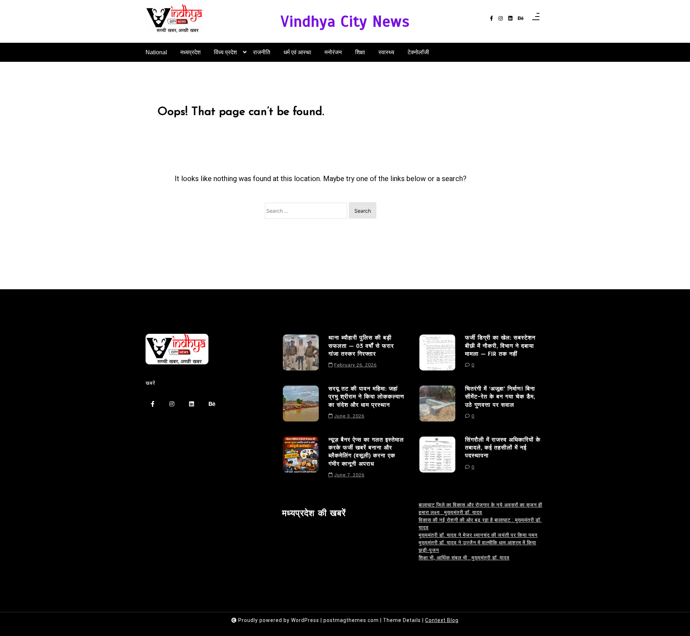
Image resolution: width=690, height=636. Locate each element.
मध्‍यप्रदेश (190, 52)
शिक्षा (360, 52)
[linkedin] (510, 18)
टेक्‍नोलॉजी (418, 52)
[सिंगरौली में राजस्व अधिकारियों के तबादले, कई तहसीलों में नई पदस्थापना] (437, 456)
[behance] (521, 18)
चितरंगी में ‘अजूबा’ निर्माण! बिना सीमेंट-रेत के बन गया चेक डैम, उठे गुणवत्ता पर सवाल (500, 397)
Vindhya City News (345, 21)
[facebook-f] (491, 18)
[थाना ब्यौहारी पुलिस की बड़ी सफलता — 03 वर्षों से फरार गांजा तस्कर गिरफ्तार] (301, 354)
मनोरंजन (333, 52)
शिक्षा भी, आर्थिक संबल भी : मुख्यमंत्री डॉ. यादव (464, 558)
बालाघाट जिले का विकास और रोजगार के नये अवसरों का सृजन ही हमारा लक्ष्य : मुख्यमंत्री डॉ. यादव (480, 508)
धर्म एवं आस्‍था (297, 52)
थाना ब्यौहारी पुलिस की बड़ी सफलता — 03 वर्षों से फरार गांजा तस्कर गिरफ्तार (361, 346)
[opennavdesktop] (535, 18)
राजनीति (261, 52)
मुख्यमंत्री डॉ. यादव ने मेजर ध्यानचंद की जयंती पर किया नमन (478, 535)
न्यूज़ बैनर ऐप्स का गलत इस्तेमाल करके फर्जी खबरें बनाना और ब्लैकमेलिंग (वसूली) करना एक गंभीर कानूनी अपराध (366, 451)
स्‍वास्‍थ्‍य (386, 52)
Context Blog (442, 620)
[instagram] (500, 18)
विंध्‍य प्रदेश (225, 52)
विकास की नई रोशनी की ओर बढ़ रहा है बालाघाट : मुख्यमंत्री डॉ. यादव (480, 523)
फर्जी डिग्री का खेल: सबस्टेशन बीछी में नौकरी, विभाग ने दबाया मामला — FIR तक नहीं (500, 346)
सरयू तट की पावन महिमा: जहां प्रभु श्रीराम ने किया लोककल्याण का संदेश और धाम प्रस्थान (366, 397)
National (156, 52)
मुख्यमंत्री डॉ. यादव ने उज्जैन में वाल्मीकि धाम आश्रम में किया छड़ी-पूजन (477, 546)
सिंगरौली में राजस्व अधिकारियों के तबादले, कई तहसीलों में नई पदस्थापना (502, 448)
